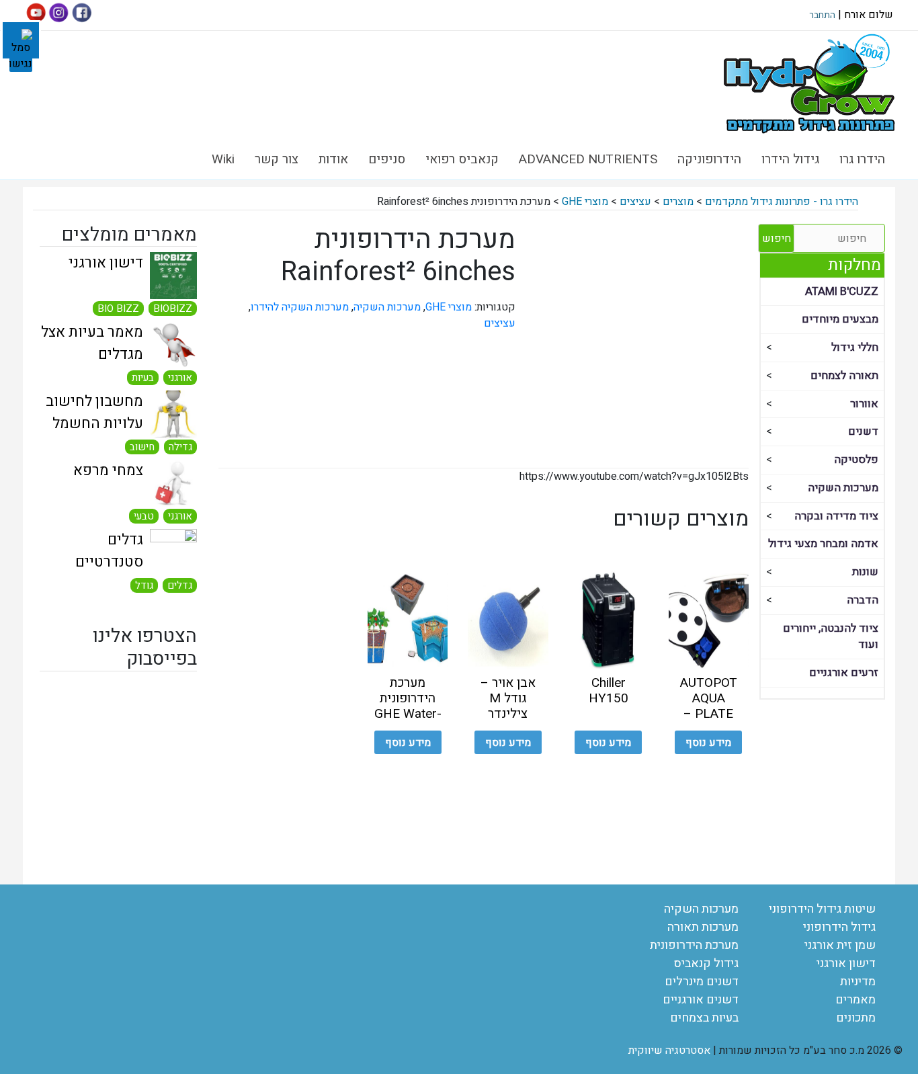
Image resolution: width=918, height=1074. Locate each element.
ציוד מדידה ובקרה (836, 516)
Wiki (223, 159)
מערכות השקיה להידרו (300, 307)
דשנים (863, 431)
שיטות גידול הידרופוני (822, 909)
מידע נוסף (708, 743)
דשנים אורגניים (701, 1000)
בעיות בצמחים (704, 1018)
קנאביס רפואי (462, 159)
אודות (333, 159)
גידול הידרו (790, 159)
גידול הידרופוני (839, 927)
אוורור (864, 404)
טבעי (144, 516)
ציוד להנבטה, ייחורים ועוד (830, 636)
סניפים (386, 159)
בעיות (143, 377)
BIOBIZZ (172, 308)
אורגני (180, 377)
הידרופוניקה (709, 159)
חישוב (142, 447)
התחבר (822, 15)
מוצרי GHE (448, 307)
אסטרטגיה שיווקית (669, 1050)
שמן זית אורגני (840, 945)
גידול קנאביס (706, 963)
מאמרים (855, 1000)
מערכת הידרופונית (694, 945)
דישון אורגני (106, 263)
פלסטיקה (856, 460)
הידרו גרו (862, 159)
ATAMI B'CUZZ (841, 292)
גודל (144, 585)
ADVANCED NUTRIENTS (588, 159)
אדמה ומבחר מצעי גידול (823, 544)
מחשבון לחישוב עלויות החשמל (94, 412)
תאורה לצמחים (844, 376)
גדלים (179, 585)
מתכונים (856, 1018)
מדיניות (858, 982)
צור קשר (276, 159)
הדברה (862, 600)
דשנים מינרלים (702, 982)
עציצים (499, 323)
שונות (865, 572)
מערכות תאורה (703, 927)
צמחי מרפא (108, 470)
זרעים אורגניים (843, 673)
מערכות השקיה (843, 488)
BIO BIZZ (118, 308)
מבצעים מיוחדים (840, 319)
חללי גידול (854, 347)
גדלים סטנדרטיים (109, 551)
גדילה (180, 447)
